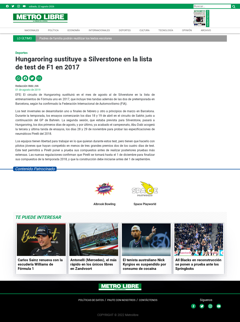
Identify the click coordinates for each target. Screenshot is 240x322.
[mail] (18, 6)
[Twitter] (13, 6)
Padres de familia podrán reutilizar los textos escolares (75, 38)
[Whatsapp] (18, 78)
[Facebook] (7, 6)
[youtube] (24, 6)
